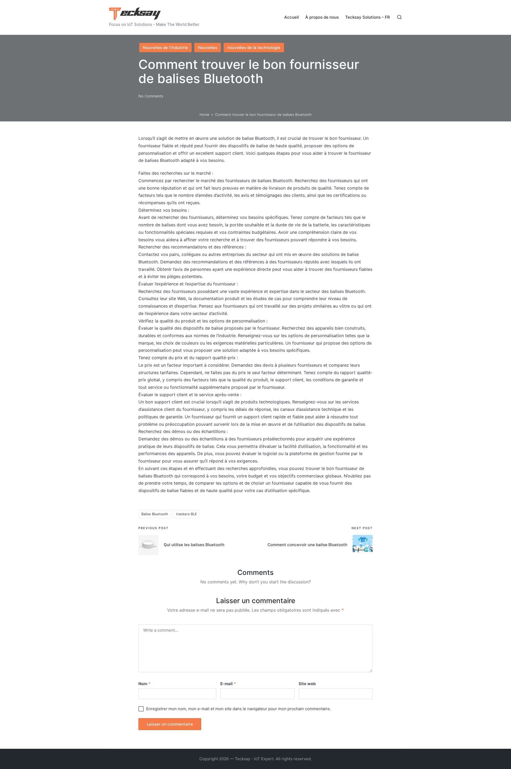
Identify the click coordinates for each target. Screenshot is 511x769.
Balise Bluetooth (154, 514)
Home (204, 114)
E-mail (228, 683)
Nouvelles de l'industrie (165, 47)
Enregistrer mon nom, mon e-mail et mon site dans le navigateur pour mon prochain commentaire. (238, 708)
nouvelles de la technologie (253, 47)
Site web (307, 683)
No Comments (150, 96)
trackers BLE (186, 514)
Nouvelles (207, 47)
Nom (144, 683)
